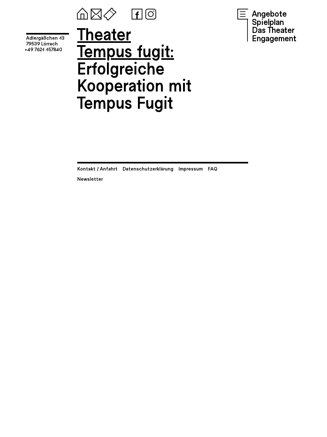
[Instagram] (149, 12)
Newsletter (90, 179)
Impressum (191, 168)
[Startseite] (81, 12)
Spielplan (268, 21)
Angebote (269, 13)
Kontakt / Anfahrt (97, 168)
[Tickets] (108, 12)
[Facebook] (135, 12)
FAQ (212, 168)
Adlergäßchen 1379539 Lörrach (45, 40)
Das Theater (273, 29)
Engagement (274, 38)
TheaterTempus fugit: (125, 42)
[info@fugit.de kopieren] (94, 12)
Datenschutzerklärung (148, 168)
